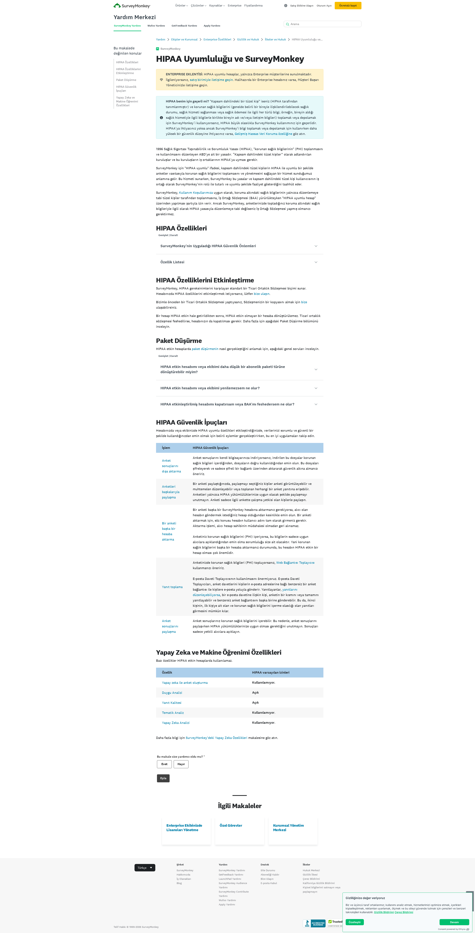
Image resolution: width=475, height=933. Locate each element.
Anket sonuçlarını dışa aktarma (171, 465)
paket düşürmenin (205, 349)
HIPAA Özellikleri (127, 62)
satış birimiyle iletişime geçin (211, 80)
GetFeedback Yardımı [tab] (184, 25)
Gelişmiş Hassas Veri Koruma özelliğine (263, 134)
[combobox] (145, 867)
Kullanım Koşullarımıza (196, 192)
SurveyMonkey (185, 870)
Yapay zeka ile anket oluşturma (185, 682)
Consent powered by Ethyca (451, 929)
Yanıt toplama (172, 587)
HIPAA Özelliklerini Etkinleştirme (128, 71)
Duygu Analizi (172, 692)
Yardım (160, 39)
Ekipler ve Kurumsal (184, 39)
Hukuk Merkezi (311, 870)
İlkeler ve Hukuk (275, 39)
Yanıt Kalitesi (171, 702)
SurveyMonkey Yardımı (232, 870)
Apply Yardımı (227, 904)
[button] (239, 246)
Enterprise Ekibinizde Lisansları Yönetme (184, 827)
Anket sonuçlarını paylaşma (170, 626)
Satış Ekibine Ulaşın (301, 5)
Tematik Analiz (173, 713)
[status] (239, 79)
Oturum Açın (324, 5)
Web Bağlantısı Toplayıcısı (295, 562)
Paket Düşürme (126, 80)
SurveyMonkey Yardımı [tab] (127, 25)
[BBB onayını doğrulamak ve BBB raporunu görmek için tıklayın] (314, 927)
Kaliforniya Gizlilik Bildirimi (319, 883)
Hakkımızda (183, 874)
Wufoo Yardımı (227, 900)
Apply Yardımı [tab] (212, 25)
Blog (179, 883)
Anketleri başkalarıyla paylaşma (170, 491)
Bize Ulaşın (267, 878)
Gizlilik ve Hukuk (248, 39)
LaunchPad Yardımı (230, 878)
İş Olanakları (184, 878)
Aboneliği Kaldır (270, 874)
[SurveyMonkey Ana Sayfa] (132, 6)
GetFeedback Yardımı (231, 874)
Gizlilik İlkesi (310, 874)
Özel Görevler (231, 825)
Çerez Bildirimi (404, 912)
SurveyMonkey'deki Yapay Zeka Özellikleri (216, 738)
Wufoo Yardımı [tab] (156, 25)
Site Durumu (268, 870)
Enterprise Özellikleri (217, 39)
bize (304, 302)
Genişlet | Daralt (168, 235)
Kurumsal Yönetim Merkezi (288, 827)
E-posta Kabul (269, 883)
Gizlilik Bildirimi (384, 912)
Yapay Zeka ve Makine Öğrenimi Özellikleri (127, 101)
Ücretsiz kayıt (348, 5)
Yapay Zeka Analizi (176, 723)
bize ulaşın (261, 294)
